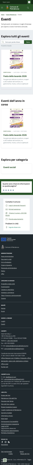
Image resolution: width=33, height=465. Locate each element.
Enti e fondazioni (6, 262)
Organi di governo (6, 265)
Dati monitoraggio (6, 451)
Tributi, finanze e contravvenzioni (11, 295)
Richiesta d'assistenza (7, 433)
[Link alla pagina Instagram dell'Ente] (5, 442)
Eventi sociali (7, 72)
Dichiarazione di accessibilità (9, 421)
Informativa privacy (7, 416)
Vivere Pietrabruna (11, 15)
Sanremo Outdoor (6, 413)
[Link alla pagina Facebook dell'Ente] (2, 442)
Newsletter (4, 444)
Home (2, 15)
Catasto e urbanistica (7, 290)
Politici (3, 271)
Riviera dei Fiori (5, 395)
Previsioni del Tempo (7, 401)
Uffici (2, 274)
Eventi (3, 324)
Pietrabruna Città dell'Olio (9, 398)
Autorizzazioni (5, 287)
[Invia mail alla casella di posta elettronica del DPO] (11, 377)
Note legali (4, 419)
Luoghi (3, 321)
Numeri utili (4, 367)
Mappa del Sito (24, 454)
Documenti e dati (6, 259)
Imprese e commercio (7, 292)
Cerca (28, 42)
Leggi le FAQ (5, 426)
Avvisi (3, 311)
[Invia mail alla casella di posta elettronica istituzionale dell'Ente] (17, 345)
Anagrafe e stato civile (8, 284)
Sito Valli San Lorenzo (7, 404)
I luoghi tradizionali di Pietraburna (11, 410)
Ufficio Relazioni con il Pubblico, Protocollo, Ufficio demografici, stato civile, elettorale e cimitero (16, 359)
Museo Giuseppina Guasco (9, 407)
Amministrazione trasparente (10, 424)
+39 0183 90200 (12, 341)
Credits (10, 454)
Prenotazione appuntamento (10, 430)
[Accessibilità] (4, 460)
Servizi (22, 451)
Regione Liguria (6, 2)
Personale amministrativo (9, 268)
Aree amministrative (7, 256)
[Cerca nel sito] (27, 8)
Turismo (3, 298)
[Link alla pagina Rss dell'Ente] (9, 442)
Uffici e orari (4, 364)
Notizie (3, 308)
